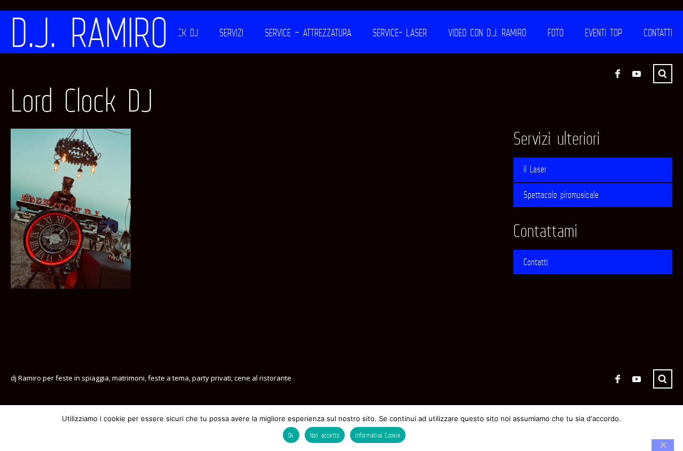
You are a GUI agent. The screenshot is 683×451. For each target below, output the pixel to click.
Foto (555, 32)
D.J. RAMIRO (89, 32)
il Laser (534, 169)
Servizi (231, 32)
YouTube (636, 73)
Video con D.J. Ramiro (487, 32)
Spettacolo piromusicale (561, 194)
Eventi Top (603, 32)
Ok (291, 435)
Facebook (617, 73)
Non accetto (325, 435)
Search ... (662, 73)
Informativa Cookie (377, 435)
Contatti (658, 32)
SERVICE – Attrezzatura (308, 32)
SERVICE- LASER (399, 32)
